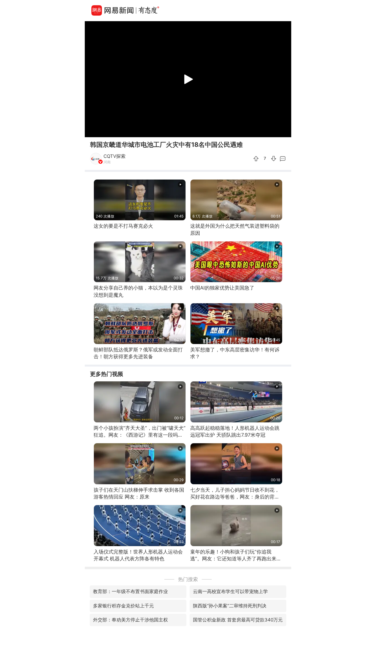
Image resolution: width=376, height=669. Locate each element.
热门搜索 (188, 579)
